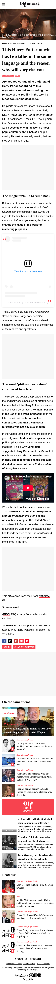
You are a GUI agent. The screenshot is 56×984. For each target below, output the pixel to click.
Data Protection (29, 964)
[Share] (16, 641)
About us (21, 959)
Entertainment (8, 76)
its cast (16, 136)
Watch (17, 76)
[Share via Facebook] (4, 641)
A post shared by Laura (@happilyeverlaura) (28, 302)
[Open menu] (3, 4)
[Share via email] (21, 641)
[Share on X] (10, 641)
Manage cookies (43, 964)
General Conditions (14, 964)
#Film (7, 647)
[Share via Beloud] (27, 641)
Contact (35, 959)
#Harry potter (24, 647)
